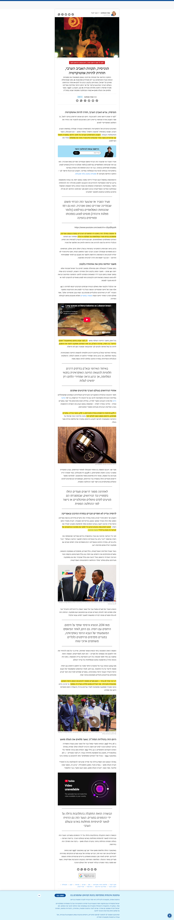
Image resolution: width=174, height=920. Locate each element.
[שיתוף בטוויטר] (66, 14)
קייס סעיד (89, 886)
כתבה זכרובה (93, 530)
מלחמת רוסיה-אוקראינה (100, 884)
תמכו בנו (60, 895)
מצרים (84, 884)
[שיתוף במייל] (69, 14)
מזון (89, 884)
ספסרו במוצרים (86, 296)
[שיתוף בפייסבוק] (62, 14)
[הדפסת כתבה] (77, 100)
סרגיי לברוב (80, 886)
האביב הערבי (112, 886)
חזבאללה (64, 884)
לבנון (71, 884)
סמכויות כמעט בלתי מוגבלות (85, 174)
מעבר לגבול (94, 13)
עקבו (79, 97)
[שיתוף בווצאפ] (59, 14)
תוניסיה (77, 884)
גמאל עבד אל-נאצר (100, 886)
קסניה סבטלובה (105, 13)
